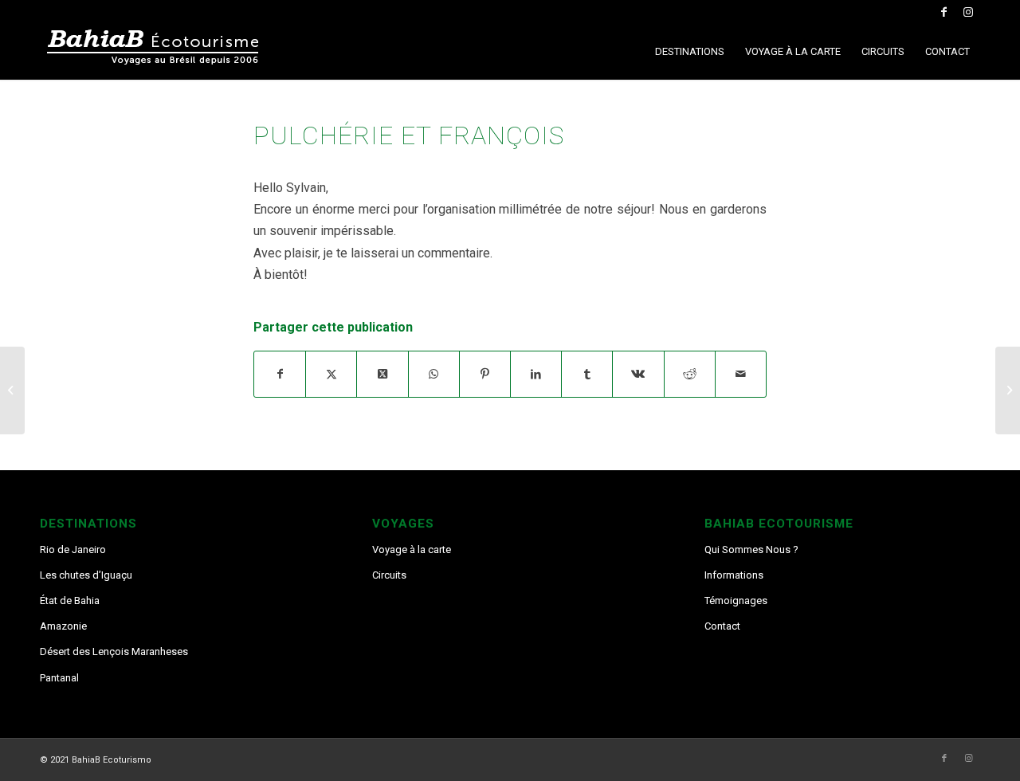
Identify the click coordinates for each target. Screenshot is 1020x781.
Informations (733, 575)
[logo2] (159, 52)
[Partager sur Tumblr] (587, 374)
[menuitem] (690, 52)
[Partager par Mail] (741, 374)
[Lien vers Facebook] (943, 12)
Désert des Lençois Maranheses (114, 651)
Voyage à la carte (411, 549)
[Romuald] (12, 390)
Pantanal (59, 678)
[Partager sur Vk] (638, 374)
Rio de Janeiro (73, 549)
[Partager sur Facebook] (279, 374)
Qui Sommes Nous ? (751, 549)
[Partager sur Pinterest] (485, 374)
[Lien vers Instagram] (968, 12)
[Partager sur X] (331, 374)
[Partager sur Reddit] (690, 374)
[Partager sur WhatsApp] (434, 374)
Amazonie (63, 626)
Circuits (389, 575)
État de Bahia (70, 600)
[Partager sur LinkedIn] (536, 374)
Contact (722, 626)
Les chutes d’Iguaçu (86, 575)
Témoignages (735, 600)
